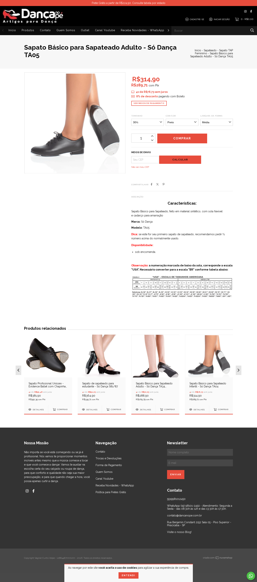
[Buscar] (252, 30)
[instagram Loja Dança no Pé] (245, 11)
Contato (45, 30)
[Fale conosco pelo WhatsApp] (251, 576)
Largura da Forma (211, 116)
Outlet (85, 30)
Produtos (28, 30)
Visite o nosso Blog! (179, 532)
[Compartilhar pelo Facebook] (151, 184)
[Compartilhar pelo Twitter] (157, 184)
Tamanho (136, 116)
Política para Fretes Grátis (111, 492)
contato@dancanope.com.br (184, 515)
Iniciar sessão (222, 19)
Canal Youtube (105, 30)
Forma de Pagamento (109, 465)
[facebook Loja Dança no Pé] (251, 11)
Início (12, 30)
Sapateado (210, 50)
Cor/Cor (171, 116)
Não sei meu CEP (140, 167)
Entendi (128, 575)
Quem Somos (65, 30)
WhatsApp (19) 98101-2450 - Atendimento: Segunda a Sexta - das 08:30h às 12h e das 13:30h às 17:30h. (199, 507)
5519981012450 (176, 498)
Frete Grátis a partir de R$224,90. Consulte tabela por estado (128, 3)
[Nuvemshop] (218, 558)
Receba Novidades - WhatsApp (142, 30)
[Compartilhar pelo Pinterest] (163, 184)
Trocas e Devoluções (109, 458)
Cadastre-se (197, 19)
